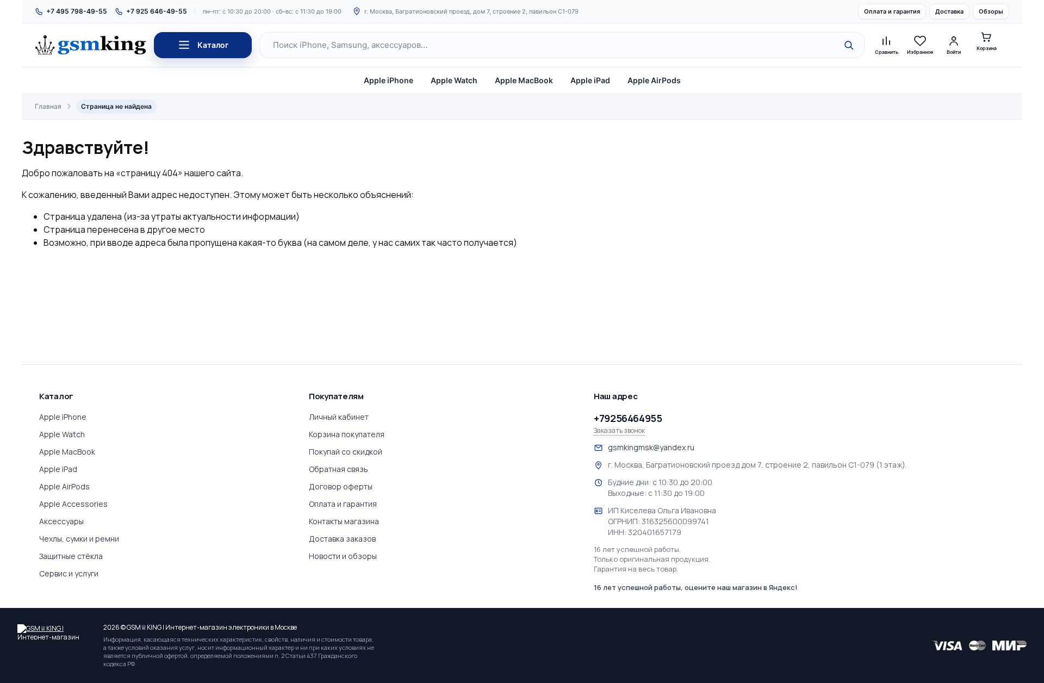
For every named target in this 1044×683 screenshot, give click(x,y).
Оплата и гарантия (892, 11)
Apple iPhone (388, 80)
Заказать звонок (619, 430)
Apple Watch (454, 80)
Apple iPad (590, 80)
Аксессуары (61, 521)
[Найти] (849, 45)
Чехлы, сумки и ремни (79, 538)
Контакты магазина (344, 521)
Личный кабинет (339, 417)
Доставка (949, 11)
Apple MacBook (524, 80)
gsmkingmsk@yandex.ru (651, 447)
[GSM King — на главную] (90, 45)
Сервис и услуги (68, 573)
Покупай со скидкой (345, 451)
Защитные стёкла (71, 556)
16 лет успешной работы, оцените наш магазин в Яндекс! (696, 587)
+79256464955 (628, 418)
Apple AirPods (654, 80)
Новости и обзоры (343, 556)
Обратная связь (338, 469)
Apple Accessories (73, 504)
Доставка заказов (342, 538)
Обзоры (991, 11)
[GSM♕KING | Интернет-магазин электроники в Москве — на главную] (55, 631)
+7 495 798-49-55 (76, 11)
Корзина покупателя (346, 434)
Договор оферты (340, 486)
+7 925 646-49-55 (156, 11)
